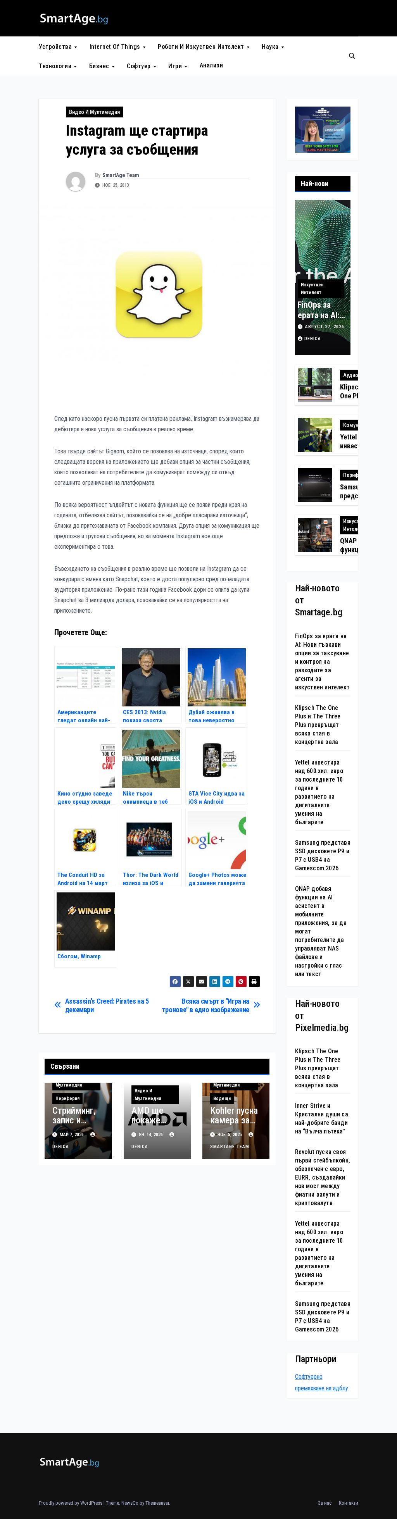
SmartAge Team (120, 175)
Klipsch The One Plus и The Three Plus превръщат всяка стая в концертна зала (318, 725)
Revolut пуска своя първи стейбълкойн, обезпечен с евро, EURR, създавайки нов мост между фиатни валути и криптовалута (322, 1177)
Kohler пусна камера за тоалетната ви (234, 1125)
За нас (324, 1503)
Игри (176, 66)
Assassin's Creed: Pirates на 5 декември (107, 1005)
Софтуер (139, 66)
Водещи (222, 1098)
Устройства (56, 46)
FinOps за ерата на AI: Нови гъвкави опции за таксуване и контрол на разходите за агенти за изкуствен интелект (322, 661)
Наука (271, 46)
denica (312, 338)
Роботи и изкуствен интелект (202, 46)
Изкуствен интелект (312, 288)
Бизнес (100, 66)
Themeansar (157, 1503)
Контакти (348, 1503)
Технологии (56, 66)
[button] (352, 56)
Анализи (211, 65)
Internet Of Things (116, 46)
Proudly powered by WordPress (71, 1503)
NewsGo (129, 1503)
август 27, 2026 (324, 326)
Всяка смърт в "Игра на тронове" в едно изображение (205, 1005)
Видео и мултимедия (94, 112)
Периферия (67, 1098)
